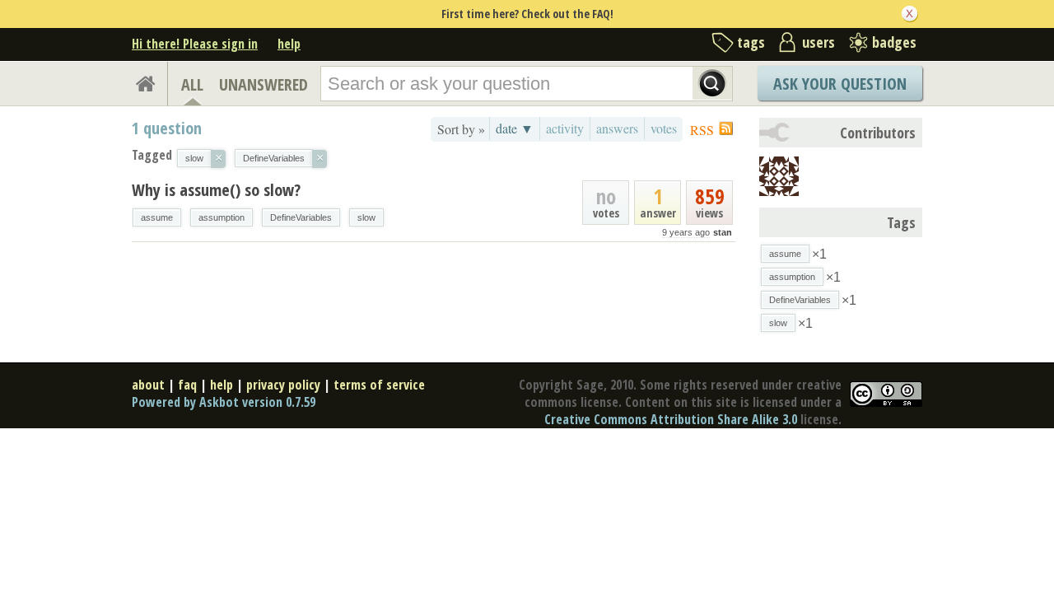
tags (751, 42)
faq (187, 385)
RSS (702, 129)
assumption (221, 217)
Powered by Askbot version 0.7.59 (223, 402)
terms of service (379, 385)
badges (894, 42)
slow (366, 217)
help (289, 44)
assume (157, 217)
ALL (192, 84)
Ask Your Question (840, 83)
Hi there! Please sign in (195, 44)
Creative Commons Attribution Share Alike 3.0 (670, 419)
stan (722, 232)
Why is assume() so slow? (216, 190)
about (148, 385)
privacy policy (283, 385)
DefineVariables (301, 217)
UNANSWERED (263, 84)
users (818, 42)
